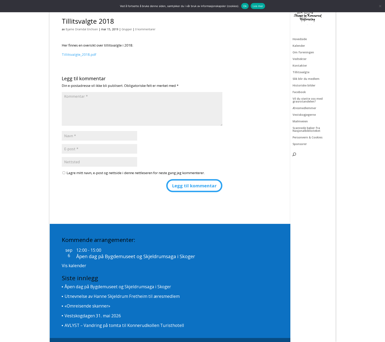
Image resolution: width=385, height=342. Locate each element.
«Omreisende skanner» (87, 306)
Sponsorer (300, 144)
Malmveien (300, 121)
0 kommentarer (145, 29)
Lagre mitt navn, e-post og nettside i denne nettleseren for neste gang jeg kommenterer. (136, 172)
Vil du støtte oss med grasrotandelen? (308, 100)
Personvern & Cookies (307, 137)
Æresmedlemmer (304, 108)
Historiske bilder (304, 85)
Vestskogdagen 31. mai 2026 (93, 316)
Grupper (127, 29)
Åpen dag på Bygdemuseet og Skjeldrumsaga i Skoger (135, 256)
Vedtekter (300, 59)
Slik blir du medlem (306, 79)
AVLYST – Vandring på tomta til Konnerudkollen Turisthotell (124, 325)
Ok (245, 6)
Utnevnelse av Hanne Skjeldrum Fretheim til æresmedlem (122, 296)
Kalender (299, 46)
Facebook (299, 92)
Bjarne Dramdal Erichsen (82, 29)
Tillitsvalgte (301, 72)
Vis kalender (74, 265)
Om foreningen (303, 52)
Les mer (258, 6)
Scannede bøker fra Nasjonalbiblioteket (306, 130)
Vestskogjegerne (304, 115)
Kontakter (300, 65)
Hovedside (300, 39)
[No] (380, 6)
